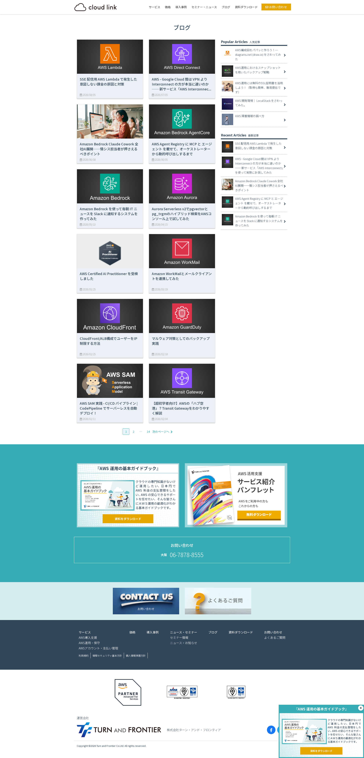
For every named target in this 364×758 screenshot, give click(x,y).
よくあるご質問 (274, 637)
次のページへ (160, 431)
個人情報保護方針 (136, 655)
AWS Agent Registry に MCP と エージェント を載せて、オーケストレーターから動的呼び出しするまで (259, 203)
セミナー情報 (179, 637)
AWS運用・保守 (89, 642)
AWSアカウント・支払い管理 (98, 648)
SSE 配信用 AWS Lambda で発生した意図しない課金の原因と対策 (258, 145)
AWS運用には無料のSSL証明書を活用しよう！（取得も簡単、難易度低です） (259, 87)
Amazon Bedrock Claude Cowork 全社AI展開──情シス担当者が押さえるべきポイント (259, 185)
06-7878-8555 (186, 554)
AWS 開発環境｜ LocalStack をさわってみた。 (258, 103)
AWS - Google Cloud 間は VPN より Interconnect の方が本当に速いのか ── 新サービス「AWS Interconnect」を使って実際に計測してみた (259, 165)
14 (148, 431)
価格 (168, 7)
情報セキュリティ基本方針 (107, 655)
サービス (154, 7)
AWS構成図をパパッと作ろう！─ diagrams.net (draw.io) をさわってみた (258, 54)
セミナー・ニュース (204, 7)
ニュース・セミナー (183, 632)
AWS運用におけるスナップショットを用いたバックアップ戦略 (258, 70)
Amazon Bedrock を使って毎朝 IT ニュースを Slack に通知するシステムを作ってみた (259, 220)
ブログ (226, 7)
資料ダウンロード (246, 7)
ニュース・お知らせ (183, 642)
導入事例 (181, 7)
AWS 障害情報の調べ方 (249, 116)
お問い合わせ (277, 7)
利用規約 (84, 655)
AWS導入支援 (88, 637)
